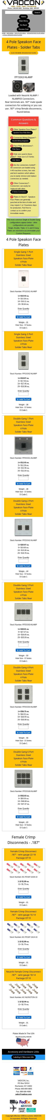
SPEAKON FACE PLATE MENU (35, 33)
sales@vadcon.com (23, 1094)
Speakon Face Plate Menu (22, 133)
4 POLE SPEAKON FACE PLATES (12, 35)
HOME (4, 33)
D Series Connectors (19, 192)
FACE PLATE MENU (20, 33)
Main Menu (23, 21)
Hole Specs (16, 160)
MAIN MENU (10, 33)
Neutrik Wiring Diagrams (20, 141)
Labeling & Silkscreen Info (23, 1057)
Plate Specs (16, 149)
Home (23, 17)
